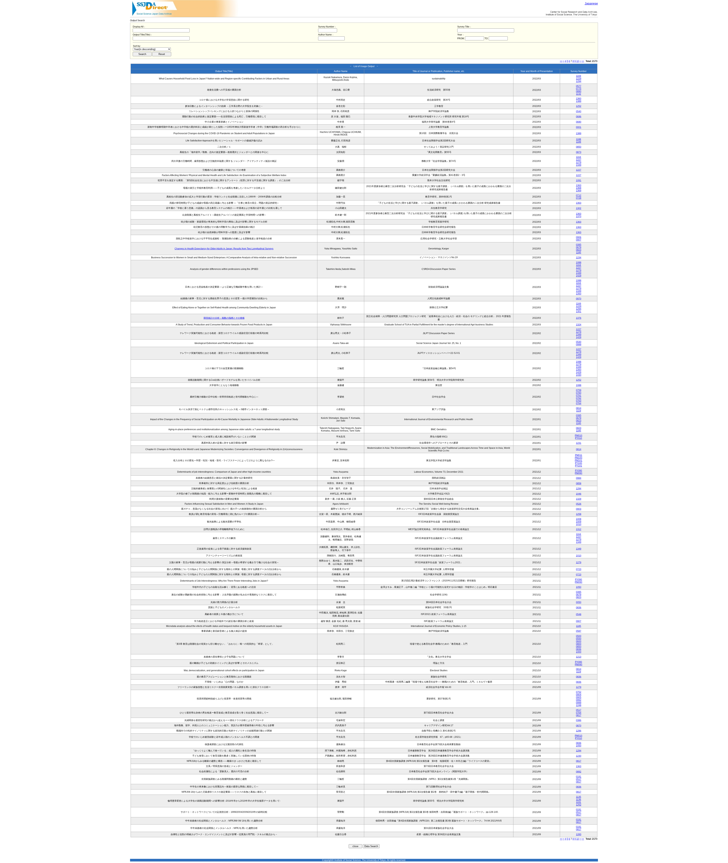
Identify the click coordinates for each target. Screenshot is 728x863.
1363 (578, 185)
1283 (578, 834)
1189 (578, 142)
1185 (578, 252)
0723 (578, 569)
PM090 (578, 473)
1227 (578, 159)
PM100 (578, 458)
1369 (578, 190)
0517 (578, 710)
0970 (578, 298)
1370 (578, 216)
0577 (578, 86)
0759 (578, 390)
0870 (578, 725)
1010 (578, 524)
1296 (578, 730)
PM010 (578, 435)
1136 (578, 799)
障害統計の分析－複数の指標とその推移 (224, 318)
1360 (578, 98)
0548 (578, 614)
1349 (578, 165)
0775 (578, 88)
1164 (578, 157)
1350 (578, 293)
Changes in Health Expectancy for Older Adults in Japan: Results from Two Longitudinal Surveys (224, 248)
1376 (578, 318)
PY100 (578, 463)
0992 (578, 700)
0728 (578, 198)
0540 (578, 111)
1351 (578, 311)
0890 (578, 91)
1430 (578, 375)
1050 (578, 587)
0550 (578, 638)
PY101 (578, 465)
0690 (578, 122)
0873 (578, 152)
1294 (578, 81)
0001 (578, 127)
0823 (578, 250)
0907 (578, 240)
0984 (578, 478)
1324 (578, 324)
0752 (578, 692)
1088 (578, 262)
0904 (578, 694)
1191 (578, 802)
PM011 (578, 455)
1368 (578, 188)
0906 (578, 237)
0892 (578, 771)
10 (577, 61)
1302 (578, 208)
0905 (578, 697)
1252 (578, 106)
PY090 (578, 470)
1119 (578, 411)
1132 (578, 94)
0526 (578, 504)
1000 (578, 652)
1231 (578, 443)
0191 (578, 776)
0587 (578, 631)
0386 (578, 720)
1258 (578, 514)
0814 (578, 408)
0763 (578, 400)
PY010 (578, 438)
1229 (578, 78)
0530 (578, 342)
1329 (578, 499)
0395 (578, 244)
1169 (578, 76)
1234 (578, 257)
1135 (578, 797)
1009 (578, 521)
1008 (578, 519)
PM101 (578, 460)
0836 (578, 607)
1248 (578, 705)
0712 (578, 195)
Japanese (591, 3)
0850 (578, 147)
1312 (578, 529)
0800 (578, 644)
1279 (578, 162)
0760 (578, 393)
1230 (578, 756)
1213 (578, 656)
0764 (578, 403)
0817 (578, 715)
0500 (578, 636)
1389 (578, 101)
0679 (578, 247)
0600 (578, 641)
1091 (578, 180)
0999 (578, 344)
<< (561, 61)
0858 (578, 483)
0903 (578, 509)
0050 (578, 602)
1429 (578, 275)
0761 (578, 395)
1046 (578, 494)
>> (582, 61)
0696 (578, 116)
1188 (578, 139)
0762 (578, 398)
